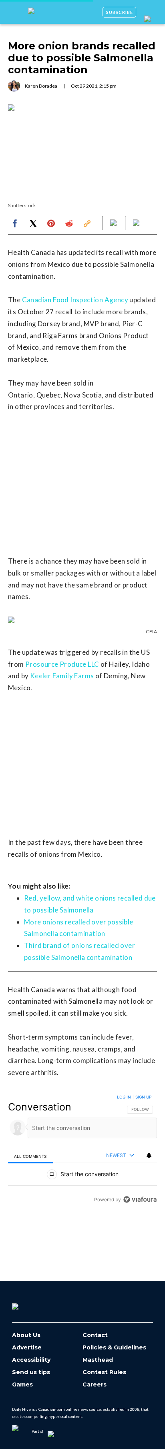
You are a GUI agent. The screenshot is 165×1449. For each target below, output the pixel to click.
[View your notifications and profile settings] (149, 1155)
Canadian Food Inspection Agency (75, 300)
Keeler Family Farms (62, 676)
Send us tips (31, 1372)
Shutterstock (22, 205)
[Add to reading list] (137, 223)
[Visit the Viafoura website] (140, 1199)
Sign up (143, 1097)
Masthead (97, 1360)
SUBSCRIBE (119, 12)
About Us (26, 1335)
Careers (94, 1384)
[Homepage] (28, 1304)
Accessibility (31, 1360)
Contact (95, 1335)
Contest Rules (104, 1372)
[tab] (30, 1156)
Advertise (27, 1347)
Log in (124, 1097)
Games (22, 1384)
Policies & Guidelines (114, 1347)
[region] (82, 1150)
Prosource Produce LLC (62, 664)
